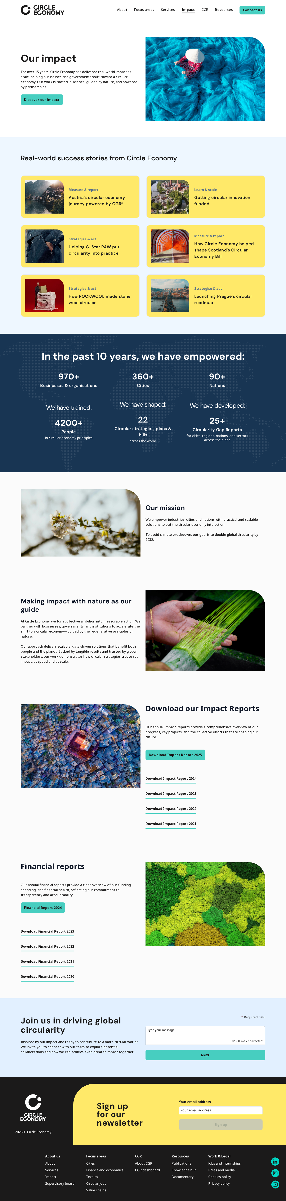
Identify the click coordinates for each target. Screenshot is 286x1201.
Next (205, 1055)
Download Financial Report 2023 (47, 931)
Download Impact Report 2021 (171, 823)
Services (51, 1170)
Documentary (182, 1176)
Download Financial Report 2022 (47, 946)
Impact (50, 1176)
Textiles (92, 1176)
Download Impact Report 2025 (175, 755)
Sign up (220, 1124)
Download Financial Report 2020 (47, 976)
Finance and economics (104, 1170)
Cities (90, 1163)
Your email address (195, 1101)
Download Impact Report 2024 (171, 778)
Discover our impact (42, 99)
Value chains (96, 1190)
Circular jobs (96, 1183)
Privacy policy (219, 1183)
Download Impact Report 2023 (171, 793)
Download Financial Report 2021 (47, 961)
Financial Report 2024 (43, 907)
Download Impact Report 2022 (171, 808)
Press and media (221, 1170)
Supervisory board (60, 1183)
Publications (181, 1163)
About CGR (143, 1163)
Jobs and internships (224, 1163)
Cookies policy (219, 1176)
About (50, 1163)
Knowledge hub (184, 1170)
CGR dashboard (147, 1170)
